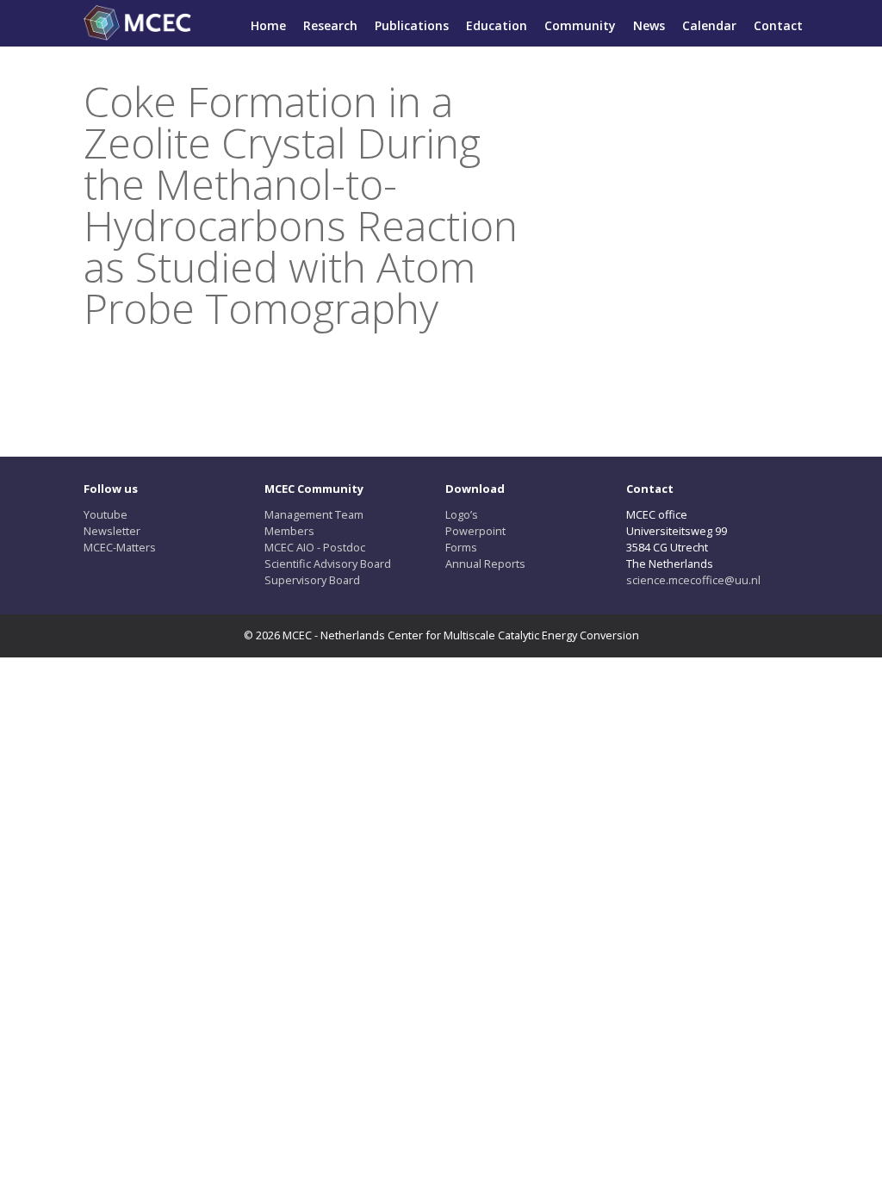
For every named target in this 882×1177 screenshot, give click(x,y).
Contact (778, 25)
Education (496, 25)
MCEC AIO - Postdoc (314, 547)
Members (289, 531)
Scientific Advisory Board (327, 563)
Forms (461, 547)
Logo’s (461, 514)
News (649, 25)
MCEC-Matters (120, 547)
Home (268, 25)
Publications (412, 25)
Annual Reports (485, 563)
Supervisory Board (312, 580)
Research (330, 25)
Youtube (105, 514)
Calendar (709, 25)
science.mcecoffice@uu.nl (693, 580)
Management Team (313, 514)
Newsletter (112, 531)
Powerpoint (475, 531)
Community (580, 25)
